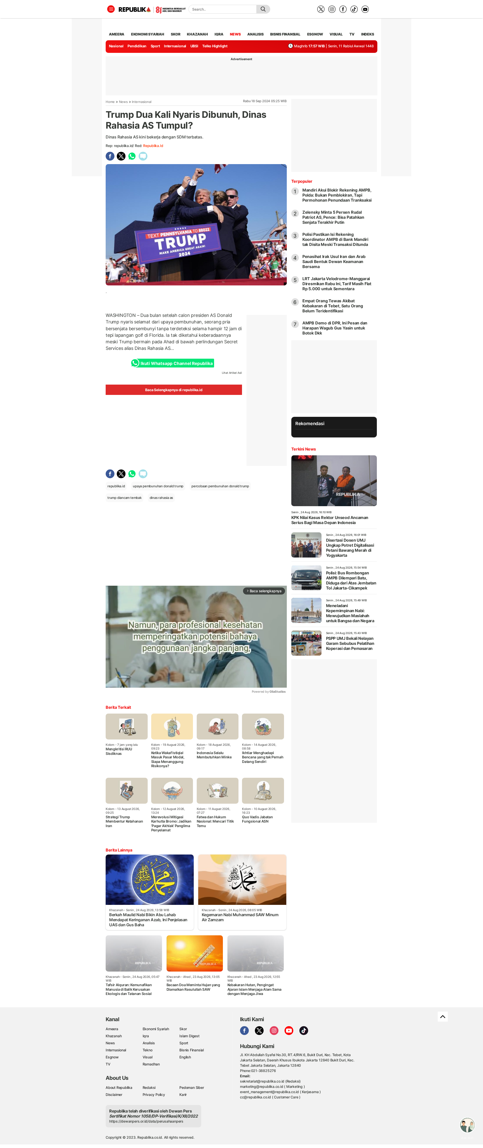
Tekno (147, 1050)
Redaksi (149, 1087)
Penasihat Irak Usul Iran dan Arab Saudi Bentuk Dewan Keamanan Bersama (334, 261)
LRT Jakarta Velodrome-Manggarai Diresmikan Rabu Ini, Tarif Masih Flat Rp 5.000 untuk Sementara (336, 283)
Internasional (175, 46)
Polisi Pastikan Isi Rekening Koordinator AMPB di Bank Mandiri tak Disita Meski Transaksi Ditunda (335, 239)
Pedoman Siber (191, 1087)
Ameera (112, 1029)
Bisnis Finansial (285, 34)
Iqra (146, 1036)
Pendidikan (137, 46)
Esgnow (112, 1057)
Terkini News (303, 449)
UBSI (194, 46)
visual (336, 34)
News (123, 102)
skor (175, 34)
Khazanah (114, 1036)
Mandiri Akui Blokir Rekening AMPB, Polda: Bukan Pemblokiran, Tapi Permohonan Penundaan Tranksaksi (337, 195)
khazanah (197, 34)
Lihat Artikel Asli (232, 373)
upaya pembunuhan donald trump (158, 486)
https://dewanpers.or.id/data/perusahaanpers (146, 1121)
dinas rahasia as (161, 498)
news (235, 34)
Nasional (116, 46)
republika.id (153, 145)
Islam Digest (189, 1036)
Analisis (149, 1043)
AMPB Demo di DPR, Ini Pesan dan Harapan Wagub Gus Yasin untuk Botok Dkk (335, 328)
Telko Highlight (214, 46)
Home (110, 102)
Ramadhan (151, 1064)
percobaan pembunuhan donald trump (220, 486)
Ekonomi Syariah (147, 34)
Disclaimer (114, 1094)
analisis (255, 34)
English (185, 1057)
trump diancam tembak (124, 498)
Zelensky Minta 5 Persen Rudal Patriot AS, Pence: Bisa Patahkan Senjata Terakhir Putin (333, 217)
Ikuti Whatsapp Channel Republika (177, 363)
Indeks (367, 34)
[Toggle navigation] (111, 9)
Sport (155, 46)
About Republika (119, 1087)
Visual (147, 1057)
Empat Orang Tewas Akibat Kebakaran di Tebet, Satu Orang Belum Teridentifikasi (332, 305)
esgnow (315, 34)
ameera (116, 34)
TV (352, 34)
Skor (183, 1029)
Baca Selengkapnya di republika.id (173, 390)
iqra (219, 34)
